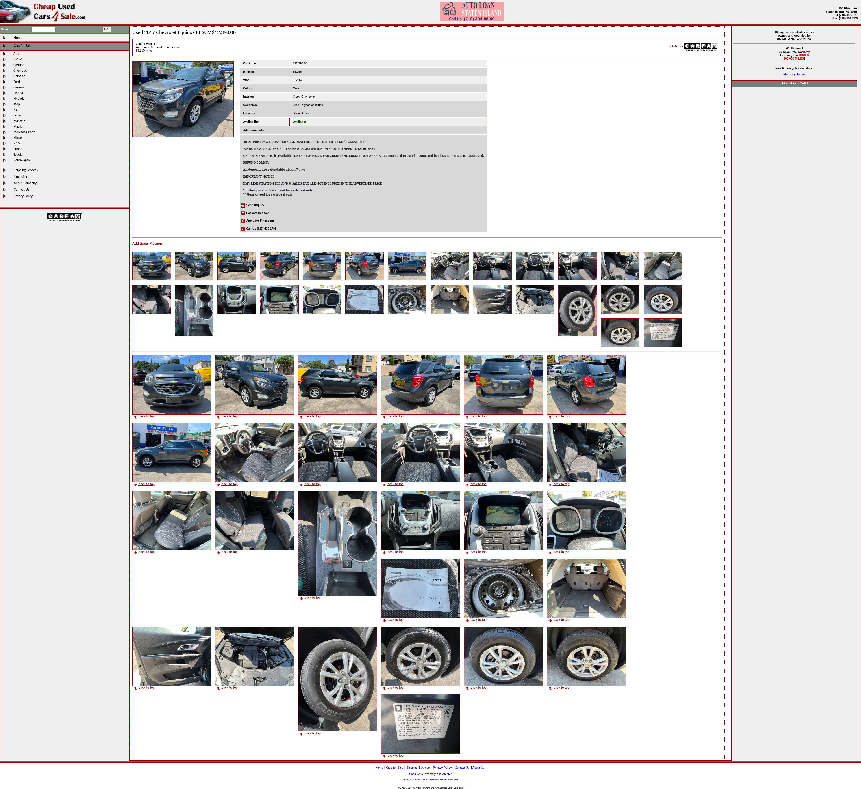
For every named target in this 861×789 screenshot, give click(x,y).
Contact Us (21, 189)
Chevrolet (20, 70)
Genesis (18, 87)
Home (18, 37)
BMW (17, 59)
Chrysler (19, 76)
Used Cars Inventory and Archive (430, 774)
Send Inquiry (254, 205)
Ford (16, 82)
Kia (15, 110)
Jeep (16, 104)
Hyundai (19, 98)
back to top (146, 416)
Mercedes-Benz (24, 132)
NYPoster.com (450, 779)
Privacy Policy (23, 196)
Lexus (17, 115)
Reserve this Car (257, 213)
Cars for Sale (22, 45)
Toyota (18, 154)
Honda (18, 93)
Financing (20, 176)
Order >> (677, 46)
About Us (478, 767)
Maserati (19, 121)
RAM (17, 143)
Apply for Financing (259, 220)
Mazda (18, 126)
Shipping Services (26, 170)
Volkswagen (21, 160)
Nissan (18, 138)
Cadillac (18, 65)
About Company (25, 183)
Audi (16, 54)
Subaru (18, 149)
